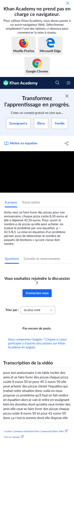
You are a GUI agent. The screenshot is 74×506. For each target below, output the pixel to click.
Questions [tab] (12, 258)
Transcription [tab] (31, 202)
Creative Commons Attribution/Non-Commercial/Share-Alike (34, 431)
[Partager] (66, 143)
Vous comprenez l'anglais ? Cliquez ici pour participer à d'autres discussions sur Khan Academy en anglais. (37, 343)
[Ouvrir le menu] (68, 83)
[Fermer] (68, 3)
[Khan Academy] (19, 83)
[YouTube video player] (37, 172)
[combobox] (38, 310)
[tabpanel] (37, 226)
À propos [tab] (11, 202)
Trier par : (12, 310)
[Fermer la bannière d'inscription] (67, 96)
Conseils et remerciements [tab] (42, 258)
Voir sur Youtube (12, 437)
